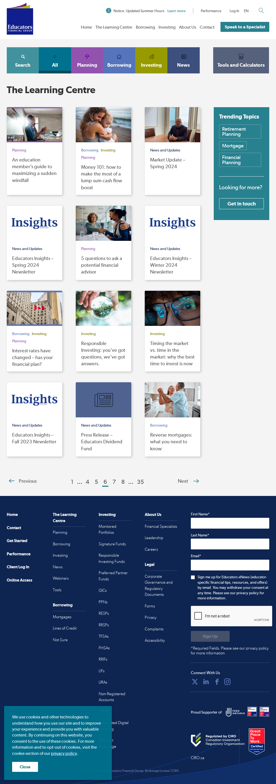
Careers (151, 549)
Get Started (17, 540)
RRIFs (103, 659)
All (55, 65)
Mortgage (233, 146)
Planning (87, 65)
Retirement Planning (234, 131)
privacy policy (64, 753)
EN (246, 11)
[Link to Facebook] (217, 682)
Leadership (154, 537)
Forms (150, 606)
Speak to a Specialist (245, 26)
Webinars (61, 578)
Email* (196, 556)
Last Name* (200, 535)
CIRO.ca (197, 757)
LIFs (102, 670)
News (183, 65)
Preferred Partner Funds (113, 576)
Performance (211, 11)
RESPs (104, 613)
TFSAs (104, 636)
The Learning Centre (113, 27)
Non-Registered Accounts (112, 696)
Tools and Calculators (241, 65)
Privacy (151, 617)
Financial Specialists (161, 526)
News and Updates (165, 150)
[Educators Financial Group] (20, 19)
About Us (187, 27)
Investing (166, 27)
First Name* (200, 514)
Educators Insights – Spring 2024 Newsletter (32, 265)
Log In (234, 11)
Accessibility (155, 640)
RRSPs (104, 625)
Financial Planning (231, 159)
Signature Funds (112, 544)
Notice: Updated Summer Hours (149, 11)
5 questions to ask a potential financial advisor (101, 265)
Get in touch (241, 204)
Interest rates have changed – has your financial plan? (32, 357)
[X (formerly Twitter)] (195, 682)
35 (140, 481)
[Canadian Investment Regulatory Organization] (218, 740)
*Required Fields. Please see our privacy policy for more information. (230, 650)
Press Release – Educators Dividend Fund (101, 441)
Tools (57, 589)
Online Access (19, 580)
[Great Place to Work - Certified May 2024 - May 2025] (259, 741)
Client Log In (18, 567)
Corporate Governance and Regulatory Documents (159, 585)
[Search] (261, 10)
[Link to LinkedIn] (206, 682)
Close (25, 766)
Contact (207, 27)
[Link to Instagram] (227, 682)
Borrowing (145, 27)
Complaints (154, 629)
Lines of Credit (65, 628)
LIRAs (103, 682)
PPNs (103, 602)
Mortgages (62, 616)
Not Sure (60, 639)
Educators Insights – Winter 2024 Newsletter (170, 265)
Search (22, 65)
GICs (103, 590)
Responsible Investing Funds (112, 558)
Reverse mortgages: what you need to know (171, 441)
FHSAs (104, 648)
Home (86, 27)
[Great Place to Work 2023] (252, 711)
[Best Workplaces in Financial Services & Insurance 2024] (264, 711)
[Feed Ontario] (235, 712)
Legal (149, 564)
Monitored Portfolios (107, 529)
